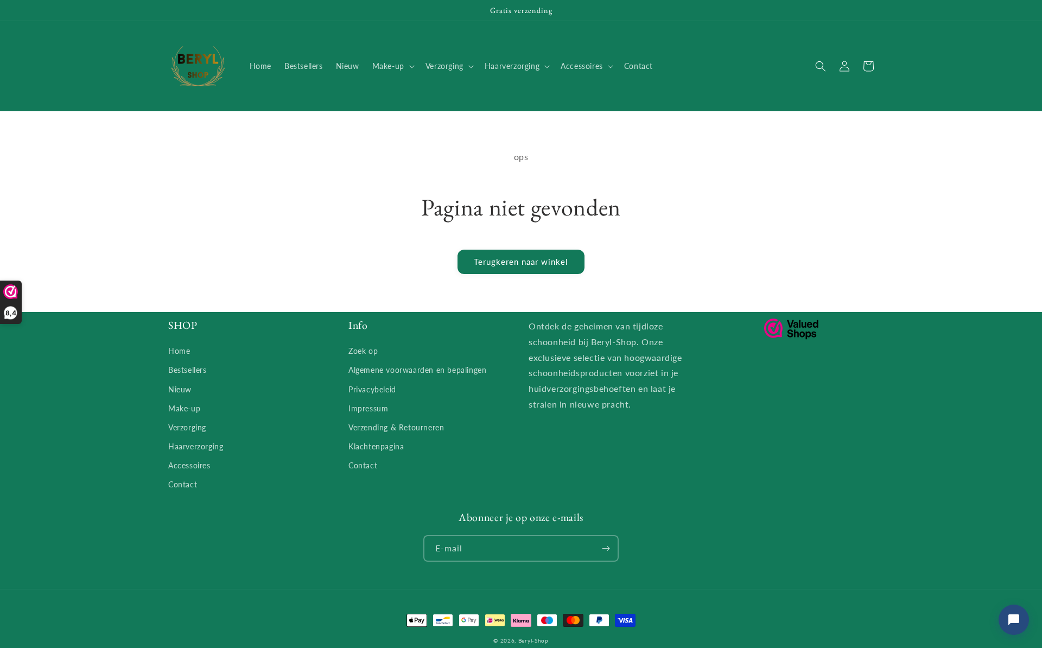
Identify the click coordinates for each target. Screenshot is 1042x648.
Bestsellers (187, 369)
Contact (182, 484)
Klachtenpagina (376, 446)
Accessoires (189, 465)
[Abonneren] (606, 548)
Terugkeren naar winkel (521, 261)
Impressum (368, 408)
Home (179, 350)
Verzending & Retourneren (396, 427)
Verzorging (187, 427)
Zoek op (363, 350)
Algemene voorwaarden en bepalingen (417, 369)
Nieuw (180, 389)
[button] (392, 66)
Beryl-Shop (533, 640)
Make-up (184, 408)
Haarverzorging (195, 446)
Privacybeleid (372, 389)
